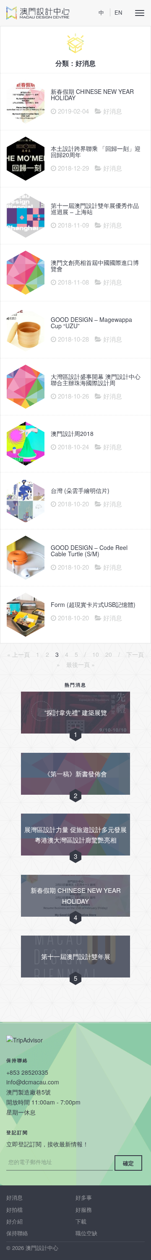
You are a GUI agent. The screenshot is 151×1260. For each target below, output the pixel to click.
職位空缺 (86, 1233)
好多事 (84, 1197)
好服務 (84, 1209)
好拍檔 (14, 1209)
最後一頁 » (80, 664)
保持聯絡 (17, 1233)
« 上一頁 (18, 654)
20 (108, 654)
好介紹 (14, 1221)
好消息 (14, 1197)
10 (95, 654)
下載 (81, 1221)
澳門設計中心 (37, 13)
